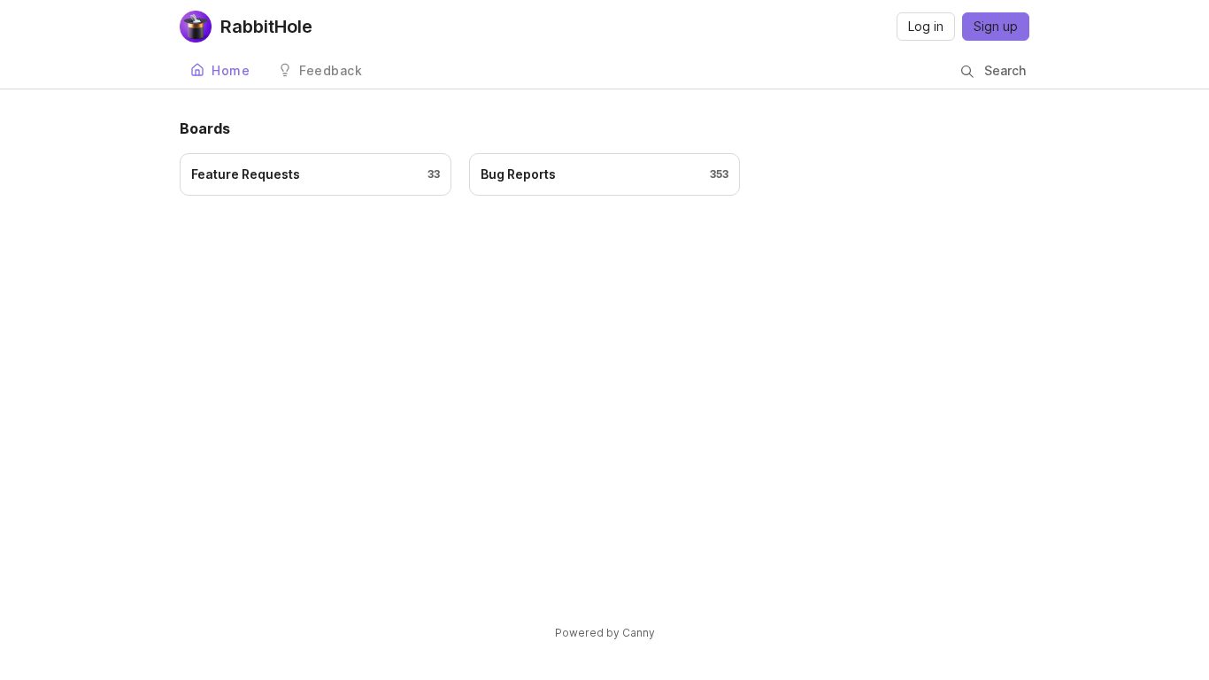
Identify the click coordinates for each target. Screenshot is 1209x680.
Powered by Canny (605, 632)
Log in (925, 26)
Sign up (996, 26)
